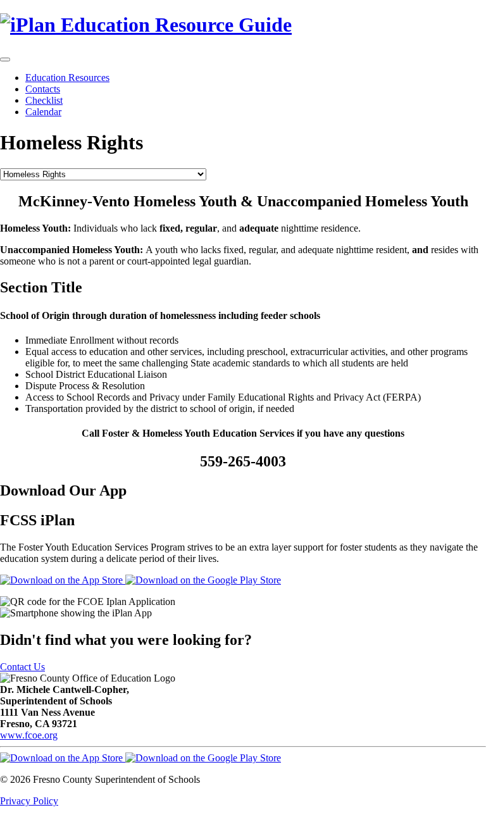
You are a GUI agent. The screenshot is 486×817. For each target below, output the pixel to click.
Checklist (44, 100)
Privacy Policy (29, 800)
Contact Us (22, 666)
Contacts (42, 89)
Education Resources (67, 77)
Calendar (43, 111)
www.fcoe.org (29, 735)
